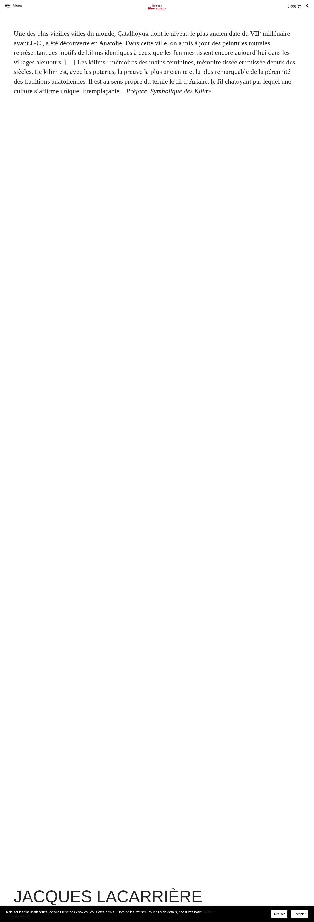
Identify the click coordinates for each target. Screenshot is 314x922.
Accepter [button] (299, 914)
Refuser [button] (279, 914)
